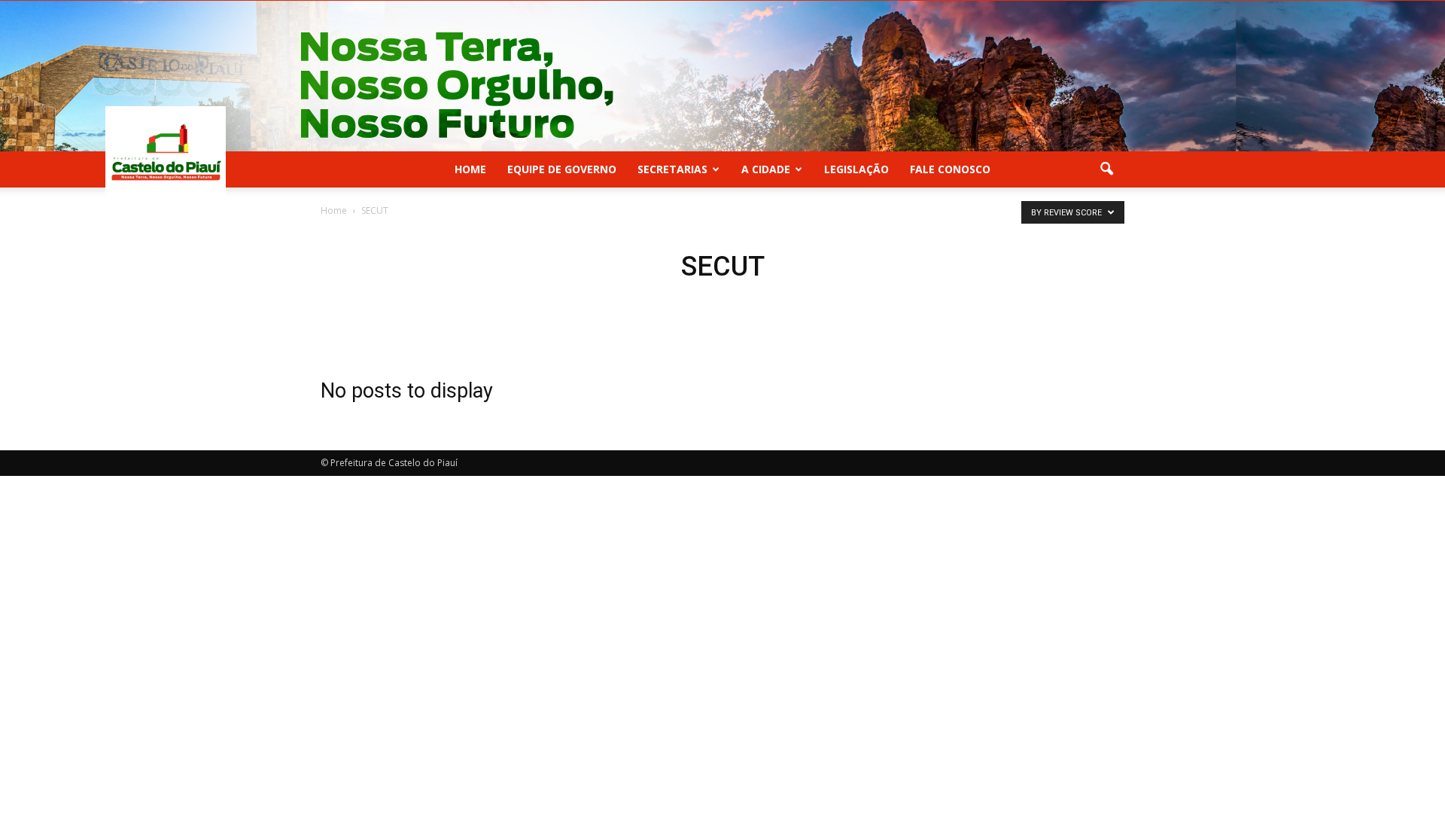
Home (470, 169)
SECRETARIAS (672, 169)
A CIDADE (765, 169)
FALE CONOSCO (950, 169)
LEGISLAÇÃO (856, 169)
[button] (1106, 169)
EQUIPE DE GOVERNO (561, 169)
